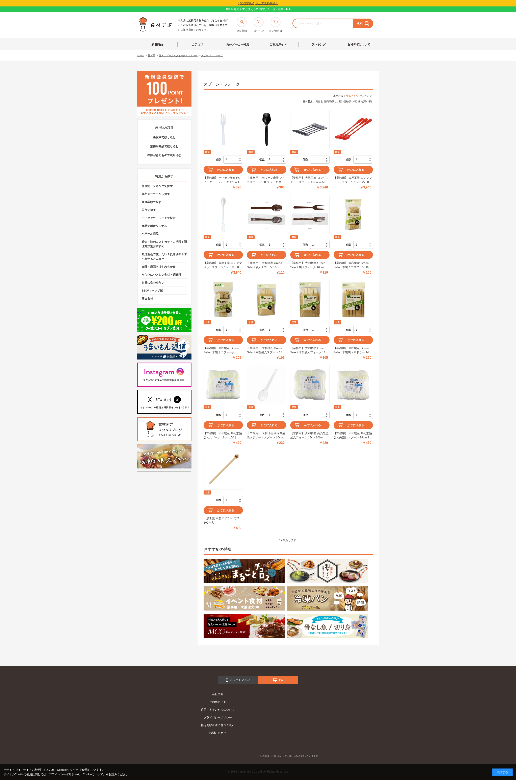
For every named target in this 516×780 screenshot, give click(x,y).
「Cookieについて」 (93, 774)
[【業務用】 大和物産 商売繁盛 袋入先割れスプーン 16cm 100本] (353, 384)
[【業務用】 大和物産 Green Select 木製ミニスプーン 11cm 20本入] (353, 214)
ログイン (258, 30)
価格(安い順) (350, 101)
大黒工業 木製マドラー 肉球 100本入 (221, 520)
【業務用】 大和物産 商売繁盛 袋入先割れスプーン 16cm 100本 (353, 436)
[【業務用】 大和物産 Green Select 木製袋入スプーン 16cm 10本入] (266, 299)
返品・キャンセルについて (218, 709)
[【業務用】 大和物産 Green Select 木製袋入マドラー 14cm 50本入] (353, 299)
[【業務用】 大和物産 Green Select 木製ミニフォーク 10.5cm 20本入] (223, 299)
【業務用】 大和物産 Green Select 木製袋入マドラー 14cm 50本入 (353, 350)
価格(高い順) (365, 101)
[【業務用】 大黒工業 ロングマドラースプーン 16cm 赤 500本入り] (353, 129)
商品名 (319, 101)
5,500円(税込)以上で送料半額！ (258, 3)
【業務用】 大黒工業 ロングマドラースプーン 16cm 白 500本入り (223, 265)
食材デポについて (358, 44)
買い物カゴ (275, 30)
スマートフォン (240, 679)
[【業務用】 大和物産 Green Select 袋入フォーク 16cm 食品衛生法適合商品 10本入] (310, 214)
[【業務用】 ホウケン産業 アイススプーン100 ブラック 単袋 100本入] (266, 129)
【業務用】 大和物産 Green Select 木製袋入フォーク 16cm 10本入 (309, 350)
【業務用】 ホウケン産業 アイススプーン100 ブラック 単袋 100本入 (266, 180)
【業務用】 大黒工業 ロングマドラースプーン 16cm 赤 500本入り (353, 180)
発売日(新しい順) (333, 101)
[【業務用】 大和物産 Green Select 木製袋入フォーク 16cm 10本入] (310, 299)
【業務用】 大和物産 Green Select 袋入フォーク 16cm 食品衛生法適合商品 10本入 (308, 265)
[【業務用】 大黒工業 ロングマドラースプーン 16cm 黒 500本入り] (310, 129)
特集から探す (164, 176)
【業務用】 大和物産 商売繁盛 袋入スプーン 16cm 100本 (223, 435)
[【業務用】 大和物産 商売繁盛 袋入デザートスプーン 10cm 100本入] (266, 384)
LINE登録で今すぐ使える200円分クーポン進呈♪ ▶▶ (258, 9)
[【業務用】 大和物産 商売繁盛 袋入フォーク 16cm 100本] (310, 384)
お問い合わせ (217, 732)
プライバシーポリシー (218, 717)
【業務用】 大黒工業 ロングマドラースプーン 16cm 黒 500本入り (309, 180)
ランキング (318, 44)
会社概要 (217, 694)
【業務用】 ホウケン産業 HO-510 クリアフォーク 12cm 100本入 (223, 180)
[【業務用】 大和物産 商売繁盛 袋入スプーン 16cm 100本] (223, 384)
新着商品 (157, 44)
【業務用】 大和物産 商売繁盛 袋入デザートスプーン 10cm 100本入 (266, 436)
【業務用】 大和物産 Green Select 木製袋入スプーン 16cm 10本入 (266, 350)
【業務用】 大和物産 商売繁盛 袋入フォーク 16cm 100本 (309, 435)
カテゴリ (197, 44)
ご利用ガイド (278, 44)
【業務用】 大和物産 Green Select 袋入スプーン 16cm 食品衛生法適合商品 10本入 (265, 265)
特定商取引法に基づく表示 (218, 725)
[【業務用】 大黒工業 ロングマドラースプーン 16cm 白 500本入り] (223, 214)
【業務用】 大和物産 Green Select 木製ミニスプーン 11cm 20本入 (353, 265)
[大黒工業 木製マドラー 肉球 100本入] (223, 469)
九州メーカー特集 (238, 44)
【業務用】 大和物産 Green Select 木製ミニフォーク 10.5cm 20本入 (221, 350)
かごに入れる (225, 169)
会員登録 (241, 30)
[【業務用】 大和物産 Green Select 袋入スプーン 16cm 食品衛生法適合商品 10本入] (266, 214)
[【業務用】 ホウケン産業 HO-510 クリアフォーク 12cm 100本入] (223, 129)
